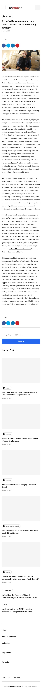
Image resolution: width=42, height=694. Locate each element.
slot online (5, 662)
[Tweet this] (8, 46)
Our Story (16, 677)
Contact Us (6, 677)
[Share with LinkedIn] (13, 46)
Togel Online (6, 653)
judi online (6, 643)
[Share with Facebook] (4, 46)
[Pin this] (17, 46)
